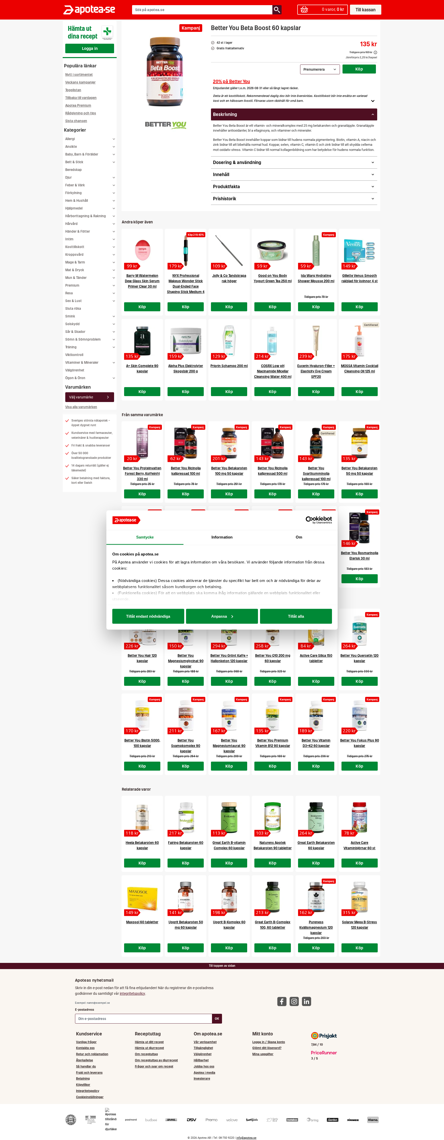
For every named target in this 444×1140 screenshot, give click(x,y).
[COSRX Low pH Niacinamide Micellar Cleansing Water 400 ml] (272, 341)
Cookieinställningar (90, 1097)
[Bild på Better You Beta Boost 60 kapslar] (165, 72)
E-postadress (84, 1009)
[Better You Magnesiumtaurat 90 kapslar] (229, 715)
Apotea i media (204, 1072)
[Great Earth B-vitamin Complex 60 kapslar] (229, 817)
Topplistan (73, 90)
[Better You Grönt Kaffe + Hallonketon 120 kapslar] (229, 630)
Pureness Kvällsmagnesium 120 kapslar (316, 927)
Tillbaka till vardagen (81, 98)
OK (217, 1018)
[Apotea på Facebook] (283, 1001)
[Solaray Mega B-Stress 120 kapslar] (359, 897)
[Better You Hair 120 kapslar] (142, 630)
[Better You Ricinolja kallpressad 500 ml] (272, 443)
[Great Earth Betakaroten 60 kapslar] (316, 817)
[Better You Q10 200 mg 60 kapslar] (272, 630)
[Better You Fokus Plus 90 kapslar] (359, 715)
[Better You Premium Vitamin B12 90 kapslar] (272, 715)
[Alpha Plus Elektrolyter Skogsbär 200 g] (185, 341)
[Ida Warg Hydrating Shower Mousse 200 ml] (316, 250)
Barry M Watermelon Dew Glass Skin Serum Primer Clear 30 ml (142, 281)
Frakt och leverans (89, 1072)
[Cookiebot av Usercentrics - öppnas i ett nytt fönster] (309, 520)
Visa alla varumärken (81, 407)
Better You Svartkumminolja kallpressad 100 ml (316, 473)
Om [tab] (299, 537)
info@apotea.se (246, 1137)
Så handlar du (86, 1066)
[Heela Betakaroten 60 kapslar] (142, 817)
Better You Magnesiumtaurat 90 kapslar (229, 745)
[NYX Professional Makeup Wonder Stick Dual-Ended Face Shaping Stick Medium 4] (185, 250)
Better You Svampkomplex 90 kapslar (185, 745)
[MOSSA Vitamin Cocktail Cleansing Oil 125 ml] (359, 341)
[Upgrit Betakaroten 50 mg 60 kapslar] (185, 897)
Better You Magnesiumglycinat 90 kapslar (185, 661)
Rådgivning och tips (80, 113)
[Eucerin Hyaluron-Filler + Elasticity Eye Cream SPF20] (316, 341)
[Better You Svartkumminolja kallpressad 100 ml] (316, 443)
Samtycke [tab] (145, 537)
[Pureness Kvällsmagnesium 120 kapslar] (316, 897)
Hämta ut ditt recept (149, 1042)
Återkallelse (84, 1060)
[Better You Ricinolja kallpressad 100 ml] (185, 443)
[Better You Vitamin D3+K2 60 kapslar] (316, 715)
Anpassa (219, 616)
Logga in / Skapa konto (268, 1042)
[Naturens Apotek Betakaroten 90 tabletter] (272, 817)
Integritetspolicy (87, 1091)
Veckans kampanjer (80, 82)
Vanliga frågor (86, 1042)
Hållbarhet (201, 1060)
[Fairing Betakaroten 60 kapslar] (185, 817)
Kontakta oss (85, 1048)
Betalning (83, 1078)
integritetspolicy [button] (132, 993)
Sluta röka (73, 308)
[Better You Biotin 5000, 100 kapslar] (142, 715)
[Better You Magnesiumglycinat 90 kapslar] (185, 630)
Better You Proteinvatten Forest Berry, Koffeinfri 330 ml (142, 473)
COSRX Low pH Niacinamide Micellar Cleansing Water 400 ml (272, 371)
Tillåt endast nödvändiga (148, 616)
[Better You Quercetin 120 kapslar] (359, 630)
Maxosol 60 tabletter (142, 922)
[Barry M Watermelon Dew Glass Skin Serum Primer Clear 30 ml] (142, 250)
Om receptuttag (146, 1054)
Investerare (202, 1078)
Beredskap (73, 170)
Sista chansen (76, 121)
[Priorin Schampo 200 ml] (229, 341)
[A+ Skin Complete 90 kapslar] (142, 341)
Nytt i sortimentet (79, 74)
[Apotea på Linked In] (308, 1001)
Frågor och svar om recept (154, 1066)
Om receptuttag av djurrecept (156, 1060)
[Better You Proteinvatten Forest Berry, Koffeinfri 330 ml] (142, 443)
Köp (359, 68)
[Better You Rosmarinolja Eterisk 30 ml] (359, 528)
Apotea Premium (78, 105)
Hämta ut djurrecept (149, 1048)
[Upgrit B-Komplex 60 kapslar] (229, 897)
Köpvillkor (83, 1085)
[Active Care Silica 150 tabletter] (316, 630)
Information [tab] (222, 537)
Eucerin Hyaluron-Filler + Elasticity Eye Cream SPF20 (316, 371)
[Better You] (163, 124)
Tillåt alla (296, 616)
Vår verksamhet (205, 1042)
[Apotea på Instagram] (295, 1001)
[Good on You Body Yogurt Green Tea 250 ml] (272, 250)
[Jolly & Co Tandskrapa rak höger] (229, 250)
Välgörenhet (74, 370)
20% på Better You (231, 81)
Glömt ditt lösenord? (266, 1048)
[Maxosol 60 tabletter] (142, 897)
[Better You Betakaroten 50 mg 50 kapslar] (359, 443)
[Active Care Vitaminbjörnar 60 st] (359, 817)
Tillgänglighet (203, 1048)
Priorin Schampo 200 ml (229, 366)
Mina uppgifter (262, 1054)
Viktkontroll (74, 355)
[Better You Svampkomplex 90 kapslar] (185, 715)
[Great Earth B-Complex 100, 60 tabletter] (272, 897)
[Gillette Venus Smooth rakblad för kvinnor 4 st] (359, 250)
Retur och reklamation (92, 1054)
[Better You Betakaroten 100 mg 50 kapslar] (229, 443)
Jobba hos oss (204, 1066)
